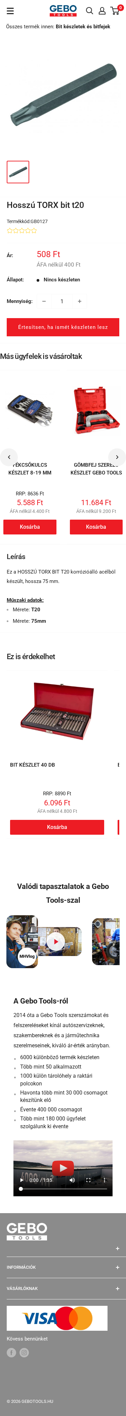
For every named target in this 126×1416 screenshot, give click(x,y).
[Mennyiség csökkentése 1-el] (44, 301)
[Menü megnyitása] (10, 10)
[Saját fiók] (102, 10)
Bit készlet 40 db (32, 765)
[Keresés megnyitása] (89, 10)
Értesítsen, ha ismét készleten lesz (63, 327)
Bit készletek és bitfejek (83, 27)
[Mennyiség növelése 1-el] (80, 301)
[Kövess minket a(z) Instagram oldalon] (24, 1352)
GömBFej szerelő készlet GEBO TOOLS (96, 469)
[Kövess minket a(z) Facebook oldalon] (11, 1352)
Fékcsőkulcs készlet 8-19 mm (29, 469)
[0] (115, 11)
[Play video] (55, 941)
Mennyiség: (20, 301)
